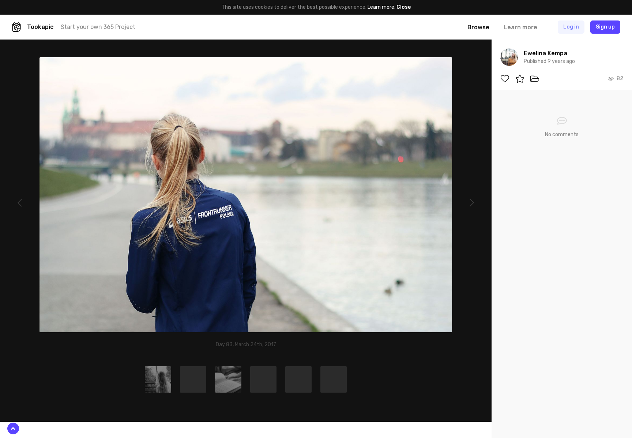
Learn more (381, 7)
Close (403, 7)
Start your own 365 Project (98, 26)
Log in (571, 27)
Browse (478, 27)
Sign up (605, 27)
